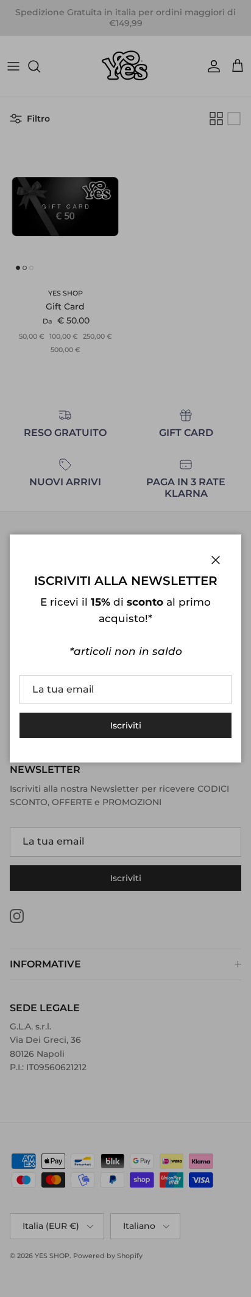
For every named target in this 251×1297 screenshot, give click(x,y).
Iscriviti (125, 725)
